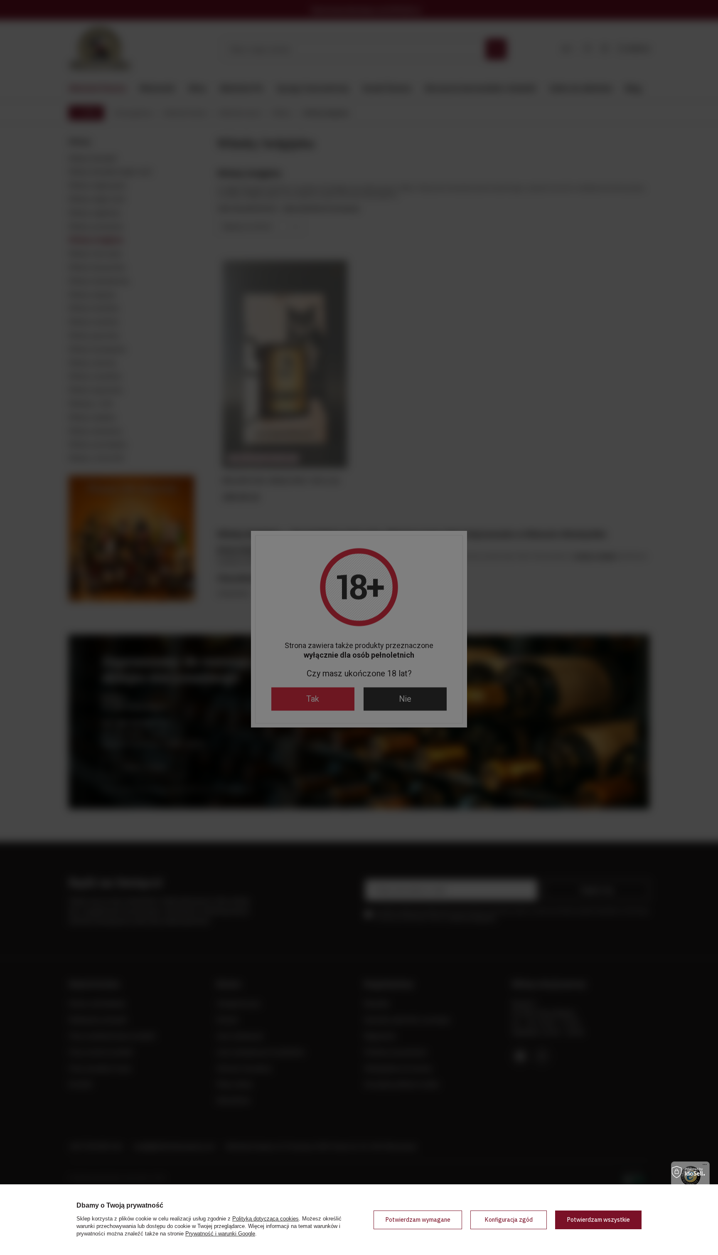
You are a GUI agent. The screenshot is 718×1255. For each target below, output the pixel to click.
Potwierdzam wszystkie (598, 1219)
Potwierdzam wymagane (417, 1219)
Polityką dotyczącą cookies (265, 1219)
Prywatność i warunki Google (220, 1233)
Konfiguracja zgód (508, 1219)
